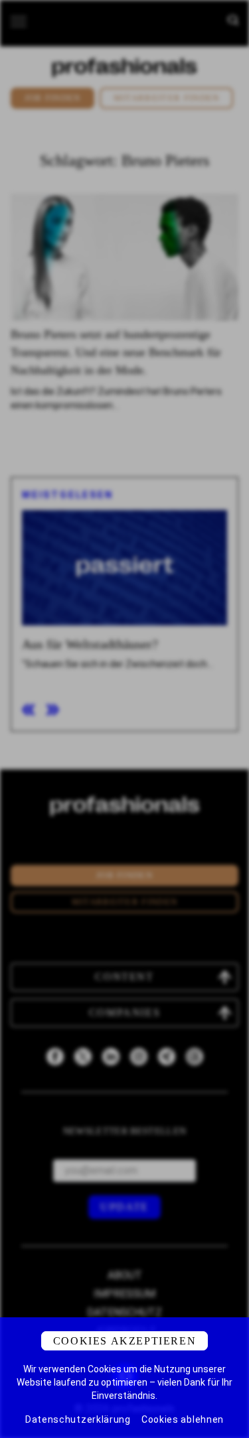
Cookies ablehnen (182, 1419)
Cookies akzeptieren (124, 1340)
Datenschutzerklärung (78, 1419)
